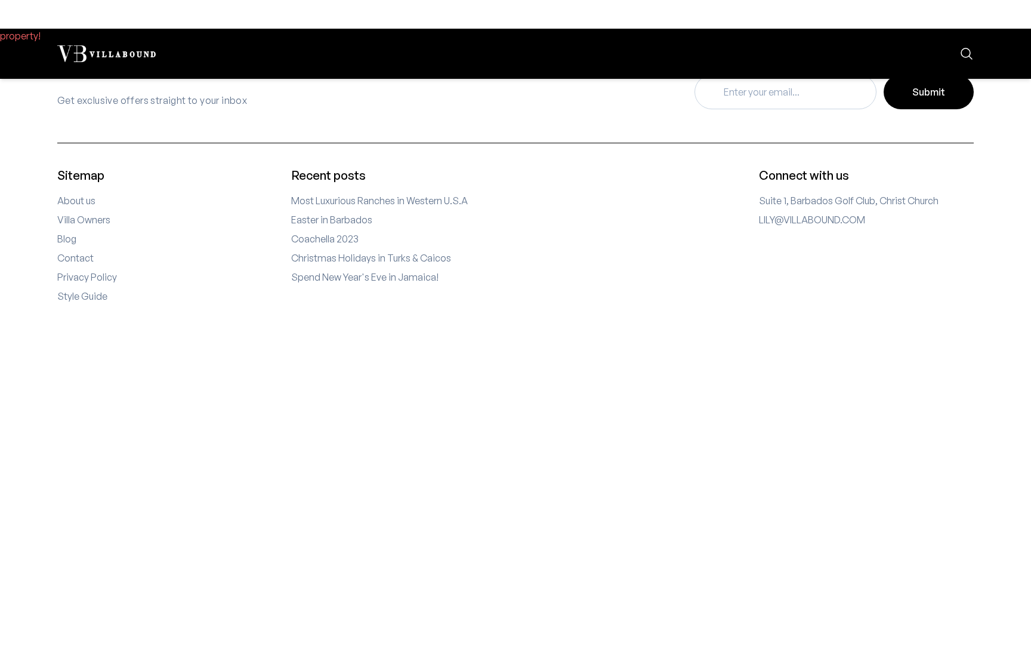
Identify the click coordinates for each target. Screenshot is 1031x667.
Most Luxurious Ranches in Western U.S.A (379, 201)
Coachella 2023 (325, 239)
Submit (928, 92)
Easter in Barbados (331, 220)
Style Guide (82, 296)
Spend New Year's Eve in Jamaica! (365, 277)
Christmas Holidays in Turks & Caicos (371, 258)
